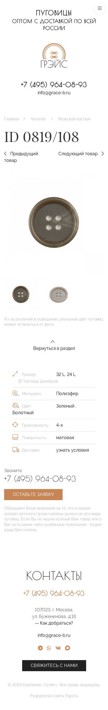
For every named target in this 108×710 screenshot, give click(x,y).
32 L (60, 374)
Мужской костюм (74, 119)
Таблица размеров (40, 381)
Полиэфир (67, 393)
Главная (11, 119)
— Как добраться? (54, 623)
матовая (65, 437)
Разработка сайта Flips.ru (54, 696)
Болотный (23, 412)
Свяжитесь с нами (54, 665)
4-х (59, 425)
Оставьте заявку (33, 494)
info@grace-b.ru (54, 92)
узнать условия (72, 450)
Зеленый (66, 406)
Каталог (38, 119)
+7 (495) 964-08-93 (54, 84)
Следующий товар (78, 153)
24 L (71, 374)
